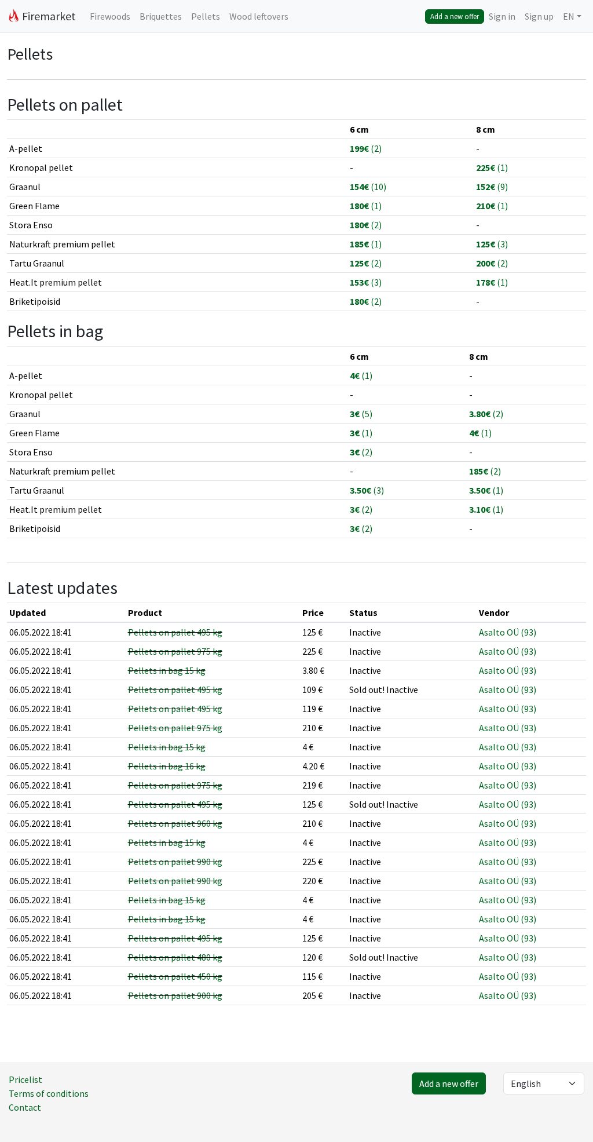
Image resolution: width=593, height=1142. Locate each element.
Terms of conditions (49, 1093)
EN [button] (568, 16)
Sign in (502, 16)
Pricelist (25, 1079)
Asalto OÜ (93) (507, 632)
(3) (492, 244)
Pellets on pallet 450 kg (175, 976)
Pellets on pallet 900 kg (175, 995)
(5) (361, 413)
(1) (492, 167)
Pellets (205, 16)
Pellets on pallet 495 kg (175, 632)
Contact (25, 1107)
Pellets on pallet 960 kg (175, 823)
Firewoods (110, 16)
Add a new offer (454, 16)
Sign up (539, 16)
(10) (368, 186)
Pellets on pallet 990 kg (175, 861)
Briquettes (161, 16)
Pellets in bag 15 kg (167, 670)
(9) (492, 186)
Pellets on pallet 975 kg (175, 651)
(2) (366, 148)
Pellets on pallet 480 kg (175, 957)
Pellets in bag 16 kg (167, 766)
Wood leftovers (258, 16)
